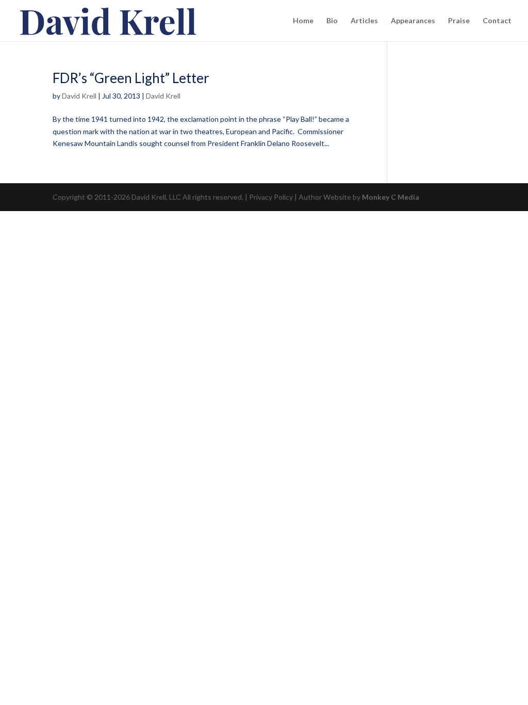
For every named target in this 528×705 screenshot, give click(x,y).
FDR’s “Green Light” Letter (131, 78)
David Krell (79, 95)
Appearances (413, 21)
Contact (497, 21)
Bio (332, 21)
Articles (364, 21)
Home (303, 21)
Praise (459, 21)
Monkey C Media (390, 197)
